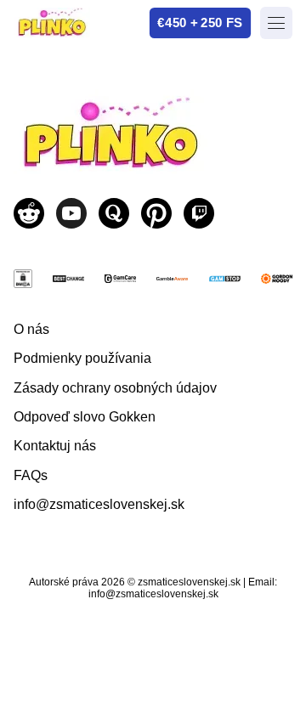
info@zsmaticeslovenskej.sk (99, 504)
